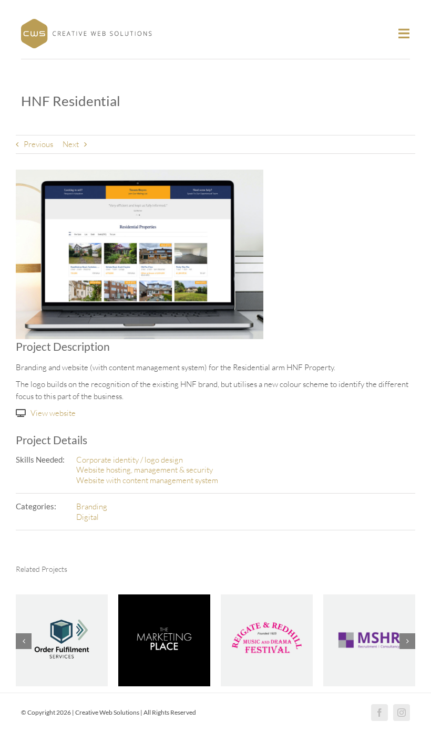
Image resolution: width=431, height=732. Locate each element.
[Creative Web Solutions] (86, 23)
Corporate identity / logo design (129, 460)
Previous (38, 144)
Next (71, 144)
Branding (91, 506)
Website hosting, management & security (144, 470)
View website (53, 413)
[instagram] (401, 712)
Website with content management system (147, 480)
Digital (87, 517)
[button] (24, 641)
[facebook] (379, 712)
